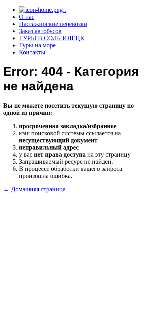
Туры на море (37, 45)
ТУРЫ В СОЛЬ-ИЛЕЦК (52, 38)
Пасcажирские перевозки (53, 24)
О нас (26, 16)
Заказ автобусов (40, 31)
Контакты (32, 52)
